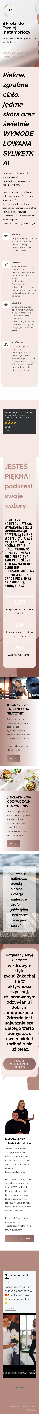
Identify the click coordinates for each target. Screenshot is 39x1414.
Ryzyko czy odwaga (17, 1275)
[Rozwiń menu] (34, 10)
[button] (16, 1387)
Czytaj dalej (10, 1309)
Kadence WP (31, 1410)
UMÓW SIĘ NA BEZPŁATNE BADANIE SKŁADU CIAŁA (15, 55)
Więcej (13, 758)
